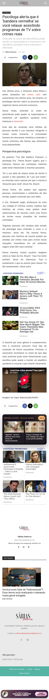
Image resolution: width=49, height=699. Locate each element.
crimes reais (33, 94)
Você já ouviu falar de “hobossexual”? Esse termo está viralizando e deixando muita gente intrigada (23, 592)
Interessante (6, 12)
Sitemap (37, 669)
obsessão (18, 121)
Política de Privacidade (16, 669)
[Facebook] (24, 57)
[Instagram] (25, 547)
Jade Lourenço (7, 599)
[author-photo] (24, 533)
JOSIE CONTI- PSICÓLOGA (12, 659)
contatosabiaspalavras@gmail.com (28, 633)
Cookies (29, 669)
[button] (4, 3)
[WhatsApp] (35, 57)
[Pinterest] (30, 547)
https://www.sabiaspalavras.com (24, 540)
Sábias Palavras (11, 52)
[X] (30, 57)
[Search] (45, 3)
